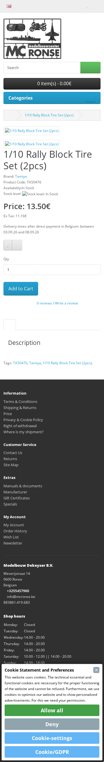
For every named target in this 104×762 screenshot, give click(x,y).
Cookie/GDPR (52, 751)
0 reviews (44, 303)
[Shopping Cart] (93, 5)
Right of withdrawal (20, 425)
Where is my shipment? (23, 431)
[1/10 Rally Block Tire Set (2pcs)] (31, 132)
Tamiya (35, 362)
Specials (10, 504)
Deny (52, 724)
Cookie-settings (52, 738)
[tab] (9, 324)
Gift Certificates (16, 498)
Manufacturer (15, 492)
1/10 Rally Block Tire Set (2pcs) (49, 115)
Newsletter (12, 543)
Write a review (66, 303)
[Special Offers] (25, 5)
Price (7, 413)
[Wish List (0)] (87, 5)
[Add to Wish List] (7, 245)
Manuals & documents (22, 485)
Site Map (10, 464)
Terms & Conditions (20, 401)
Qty (6, 259)
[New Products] (19, 5)
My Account (13, 524)
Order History (15, 531)
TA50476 (20, 362)
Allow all (52, 710)
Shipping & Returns (19, 407)
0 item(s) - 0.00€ (53, 83)
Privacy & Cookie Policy (23, 419)
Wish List (11, 537)
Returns (10, 458)
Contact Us (12, 452)
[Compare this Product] (17, 245)
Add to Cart (20, 288)
